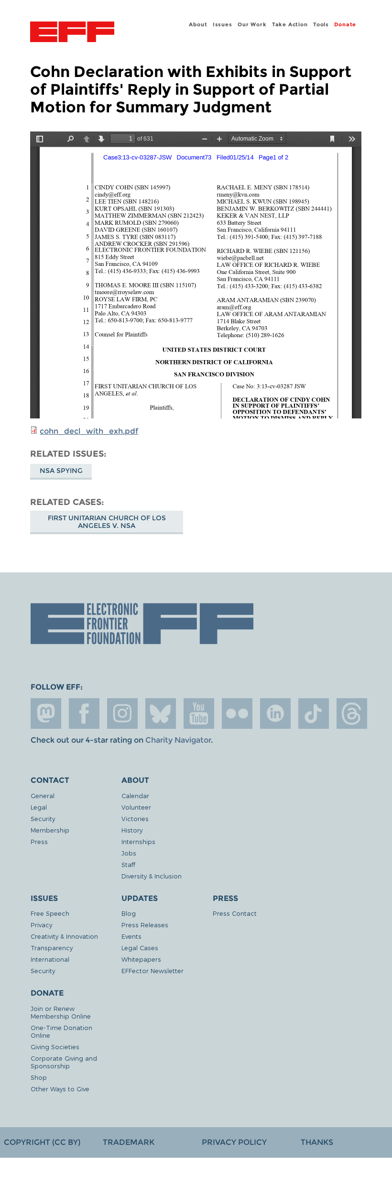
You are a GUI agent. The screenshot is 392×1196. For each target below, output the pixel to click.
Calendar (135, 795)
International (50, 959)
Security (43, 818)
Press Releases (144, 924)
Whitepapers (141, 959)
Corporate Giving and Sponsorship (64, 1061)
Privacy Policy (234, 1142)
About (198, 24)
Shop (39, 1077)
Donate (345, 24)
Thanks (317, 1142)
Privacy (41, 924)
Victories (135, 818)
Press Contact (235, 913)
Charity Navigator (178, 740)
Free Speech (50, 913)
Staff (128, 864)
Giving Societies (55, 1046)
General (42, 795)
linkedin (275, 713)
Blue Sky (160, 713)
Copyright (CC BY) (42, 1142)
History (131, 830)
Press (39, 841)
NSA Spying (61, 470)
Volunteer (136, 807)
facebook (84, 713)
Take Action (290, 24)
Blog (128, 913)
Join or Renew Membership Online (61, 1012)
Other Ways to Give (60, 1088)
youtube (199, 713)
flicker (237, 713)
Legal (39, 807)
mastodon (46, 713)
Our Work (252, 24)
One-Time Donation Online (61, 1031)
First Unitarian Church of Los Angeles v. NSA (107, 522)
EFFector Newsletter (152, 970)
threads (352, 713)
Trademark (128, 1142)
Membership (50, 830)
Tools (321, 24)
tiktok (313, 713)
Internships (138, 841)
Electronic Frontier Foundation (72, 33)
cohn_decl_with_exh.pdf (89, 431)
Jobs (128, 852)
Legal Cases (139, 947)
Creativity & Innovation (64, 936)
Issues (222, 24)
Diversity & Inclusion (151, 875)
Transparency (52, 947)
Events (131, 936)
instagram (122, 713)
